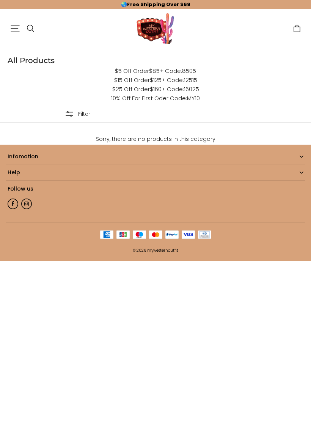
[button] (15, 28)
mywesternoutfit (162, 250)
